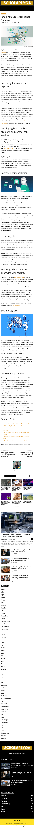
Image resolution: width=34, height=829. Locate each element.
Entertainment (5, 627)
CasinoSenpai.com (8, 148)
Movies (3, 690)
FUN (2, 645)
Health (3, 659)
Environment (4, 629)
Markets (3, 688)
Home (2, 12)
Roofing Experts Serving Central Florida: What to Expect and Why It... (21, 559)
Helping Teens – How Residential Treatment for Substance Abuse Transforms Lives (19, 577)
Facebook (3, 632)
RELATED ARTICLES (10, 476)
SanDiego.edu (16, 305)
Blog (2, 603)
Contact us (17, 820)
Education (4, 624)
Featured (3, 637)
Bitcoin (3, 600)
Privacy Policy (23, 826)
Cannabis (3, 608)
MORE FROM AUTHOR (23, 476)
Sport (2, 714)
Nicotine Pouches (6, 698)
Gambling (3, 648)
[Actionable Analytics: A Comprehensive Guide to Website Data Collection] (17, 482)
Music (2, 693)
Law (2, 674)
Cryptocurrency (5, 621)
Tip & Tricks (4, 722)
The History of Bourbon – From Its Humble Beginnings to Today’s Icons (5, 489)
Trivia (2, 730)
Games (3, 651)
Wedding (3, 738)
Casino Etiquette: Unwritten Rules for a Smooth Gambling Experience (5, 502)
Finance (3, 640)
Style (2, 717)
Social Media (4, 709)
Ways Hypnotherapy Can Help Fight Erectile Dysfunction (8, 455)
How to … (4, 666)
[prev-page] (16, 507)
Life (2, 677)
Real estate (4, 704)
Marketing (4, 685)
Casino (3, 613)
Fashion (3, 635)
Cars (2, 611)
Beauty (3, 597)
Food (2, 643)
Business (6, 12)
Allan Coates (5, 22)
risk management (19, 277)
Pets (2, 701)
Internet (3, 669)
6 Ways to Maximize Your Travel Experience (27, 501)
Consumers (20, 444)
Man (2, 682)
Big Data (7, 444)
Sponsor (3, 712)
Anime (2, 592)
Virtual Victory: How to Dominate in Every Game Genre (27, 488)
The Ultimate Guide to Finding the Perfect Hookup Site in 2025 (16, 502)
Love (2, 680)
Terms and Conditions (13, 826)
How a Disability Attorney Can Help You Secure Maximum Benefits (21, 550)
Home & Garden (5, 664)
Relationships (5, 706)
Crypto (3, 619)
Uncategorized (5, 733)
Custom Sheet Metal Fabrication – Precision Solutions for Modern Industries (15, 535)
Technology (4, 720)
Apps (2, 595)
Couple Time (4, 616)
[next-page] (18, 507)
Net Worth (4, 696)
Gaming (3, 653)
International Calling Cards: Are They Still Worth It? (26, 455)
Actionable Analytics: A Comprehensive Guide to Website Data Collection (16, 489)
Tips (2, 725)
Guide (2, 656)
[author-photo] (17, 465)
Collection (13, 444)
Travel (2, 728)
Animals (3, 589)
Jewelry (3, 672)
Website (3, 736)
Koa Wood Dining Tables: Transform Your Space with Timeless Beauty (21, 567)
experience (26, 444)
